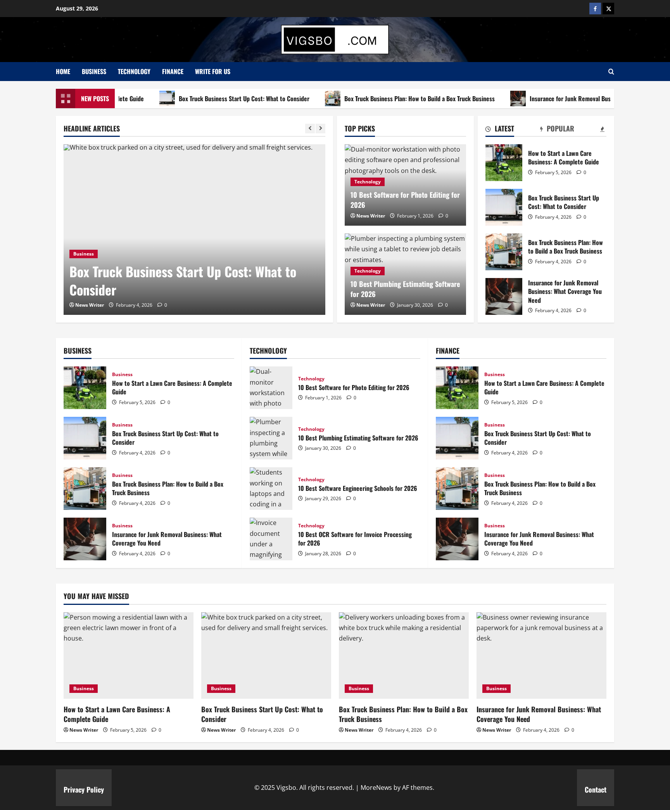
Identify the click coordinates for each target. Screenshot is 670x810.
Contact (595, 789)
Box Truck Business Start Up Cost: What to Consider (227, 98)
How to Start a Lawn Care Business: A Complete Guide (503, 162)
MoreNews (376, 787)
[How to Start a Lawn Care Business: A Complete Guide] (128, 655)
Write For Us (212, 71)
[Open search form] (611, 71)
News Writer (89, 305)
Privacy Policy (84, 789)
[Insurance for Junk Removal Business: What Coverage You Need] (541, 655)
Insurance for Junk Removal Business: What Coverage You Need (503, 296)
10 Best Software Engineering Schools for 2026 (271, 488)
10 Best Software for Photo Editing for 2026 (405, 199)
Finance (172, 71)
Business (94, 71)
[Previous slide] (310, 128)
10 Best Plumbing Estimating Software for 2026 (405, 289)
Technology (134, 71)
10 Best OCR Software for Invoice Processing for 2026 (271, 539)
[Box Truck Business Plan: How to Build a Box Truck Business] (404, 655)
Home (63, 71)
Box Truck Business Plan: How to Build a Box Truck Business (402, 98)
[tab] (499, 130)
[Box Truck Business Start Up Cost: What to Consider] (194, 229)
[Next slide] (320, 128)
